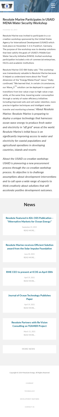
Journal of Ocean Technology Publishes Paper (29, 297)
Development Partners (29, 399)
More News (28, 349)
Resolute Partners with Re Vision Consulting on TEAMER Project (29, 324)
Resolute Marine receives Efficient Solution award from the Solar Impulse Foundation (29, 247)
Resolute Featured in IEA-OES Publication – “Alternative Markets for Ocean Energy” (29, 220)
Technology (29, 391)
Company (29, 383)
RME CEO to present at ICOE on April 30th (29, 272)
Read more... (29, 231)
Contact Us (29, 407)
